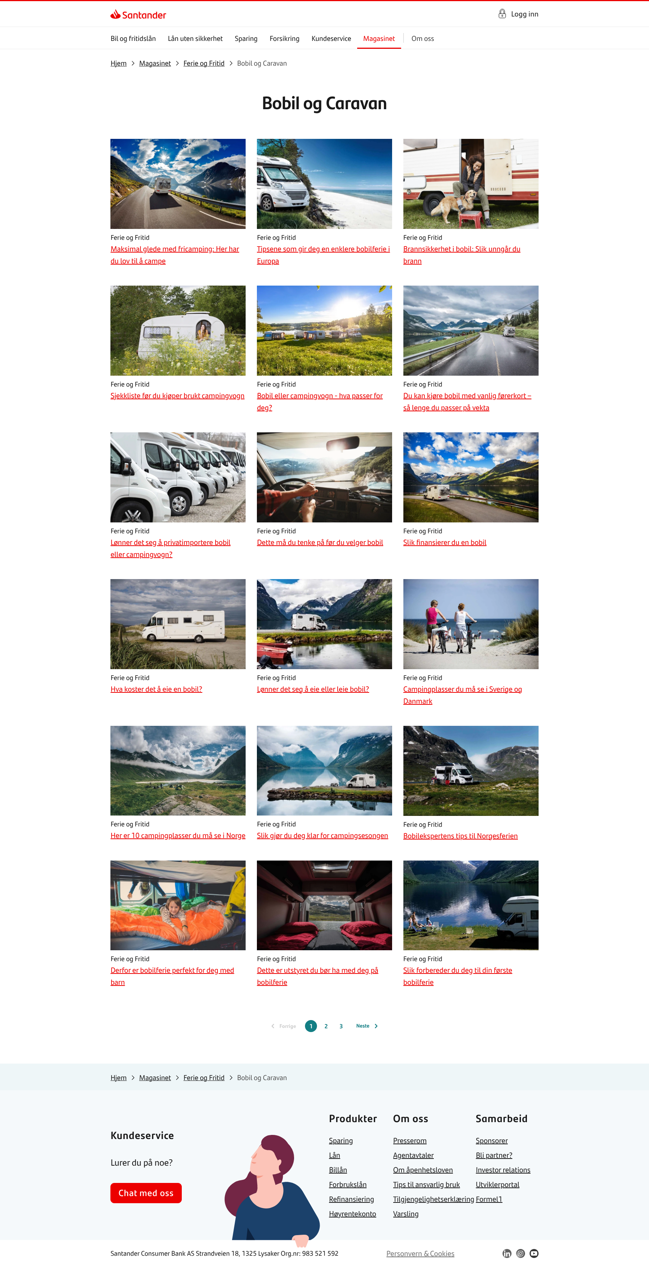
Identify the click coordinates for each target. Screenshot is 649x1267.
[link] (117, 14)
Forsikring (285, 38)
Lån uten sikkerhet (195, 38)
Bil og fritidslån (133, 38)
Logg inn (525, 14)
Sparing (246, 38)
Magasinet (379, 38)
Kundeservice (332, 38)
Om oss (423, 38)
